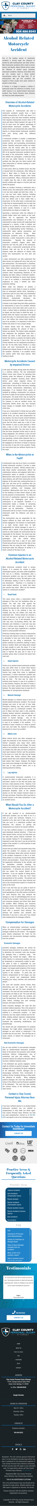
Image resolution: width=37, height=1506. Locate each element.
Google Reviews (18, 1395)
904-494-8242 (20, 1313)
